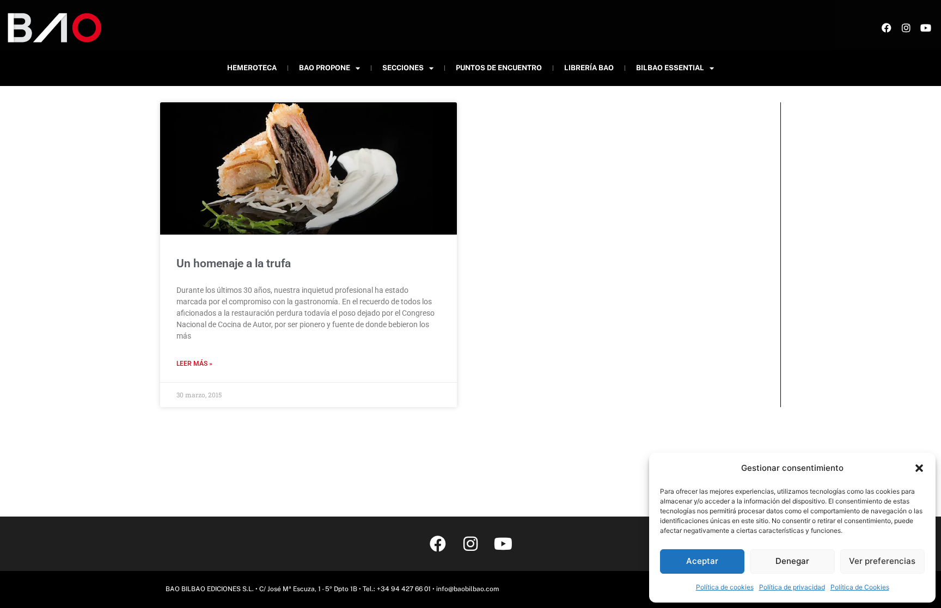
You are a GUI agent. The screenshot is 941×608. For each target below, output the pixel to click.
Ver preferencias (882, 561)
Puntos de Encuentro (499, 68)
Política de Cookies (859, 587)
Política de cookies (725, 587)
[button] (919, 468)
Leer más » (194, 363)
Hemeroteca (252, 68)
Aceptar (702, 561)
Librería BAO (589, 68)
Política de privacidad (792, 587)
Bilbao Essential (670, 68)
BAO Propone (324, 68)
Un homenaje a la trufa (233, 263)
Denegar (792, 561)
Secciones (403, 68)
